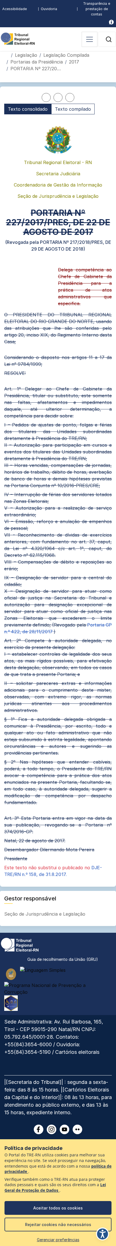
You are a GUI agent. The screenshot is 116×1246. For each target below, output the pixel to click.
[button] (109, 39)
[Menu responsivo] (89, 39)
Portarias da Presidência (36, 62)
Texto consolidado (28, 109)
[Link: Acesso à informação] (111, 22)
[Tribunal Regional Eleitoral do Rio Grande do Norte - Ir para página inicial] (17, 38)
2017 (74, 62)
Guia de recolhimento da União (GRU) (62, 959)
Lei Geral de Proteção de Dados (55, 1187)
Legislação (26, 55)
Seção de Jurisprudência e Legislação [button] (45, 914)
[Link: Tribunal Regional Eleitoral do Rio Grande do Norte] (19, 944)
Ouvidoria (49, 9)
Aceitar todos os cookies (58, 1208)
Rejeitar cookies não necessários (58, 1224)
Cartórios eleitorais (77, 1052)
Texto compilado (73, 109)
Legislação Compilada (66, 55)
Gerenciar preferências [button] (58, 1239)
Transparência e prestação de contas (96, 8)
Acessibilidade (14, 9)
